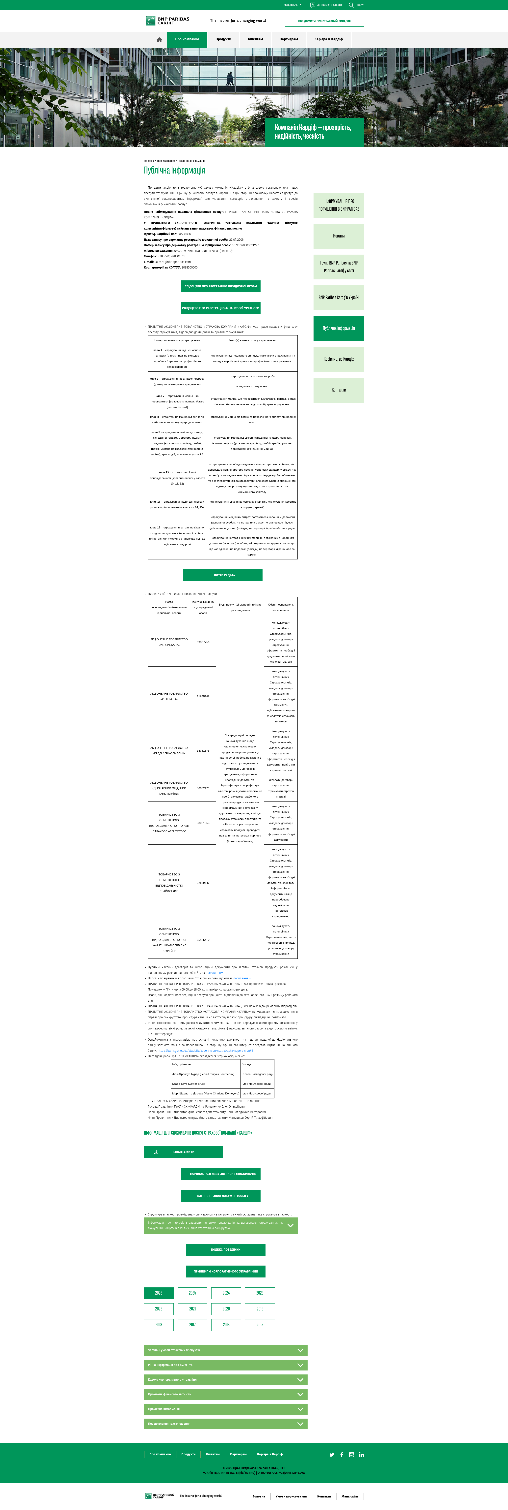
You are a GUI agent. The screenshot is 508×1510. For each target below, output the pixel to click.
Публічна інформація (339, 328)
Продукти (223, 39)
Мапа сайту (350, 1496)
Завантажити (183, 1152)
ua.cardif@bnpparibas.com (173, 262)
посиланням (214, 973)
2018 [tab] (159, 1325)
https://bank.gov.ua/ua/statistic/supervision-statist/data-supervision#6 (205, 1051)
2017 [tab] (192, 1325)
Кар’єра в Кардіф (329, 39)
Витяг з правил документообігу (223, 1196)
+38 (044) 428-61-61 (171, 256)
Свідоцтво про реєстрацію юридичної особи (221, 286)
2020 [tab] (226, 1309)
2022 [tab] (158, 1309)
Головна (149, 161)
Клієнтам (255, 39)
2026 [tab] (158, 1293)
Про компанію (187, 39)
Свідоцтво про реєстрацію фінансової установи (220, 308)
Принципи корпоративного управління (226, 1271)
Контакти (339, 390)
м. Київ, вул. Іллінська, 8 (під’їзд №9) (229, 1473)
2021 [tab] (192, 1309)
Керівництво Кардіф (339, 359)
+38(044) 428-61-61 (292, 1473)
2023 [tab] (260, 1293)
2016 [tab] (226, 1325)
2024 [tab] (226, 1293)
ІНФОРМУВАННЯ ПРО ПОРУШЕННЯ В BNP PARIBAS (338, 205)
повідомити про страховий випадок (324, 21)
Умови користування (291, 1496)
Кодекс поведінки (226, 1249)
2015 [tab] (260, 1325)
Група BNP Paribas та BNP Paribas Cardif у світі (339, 267)
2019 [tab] (260, 1309)
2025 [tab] (192, 1293)
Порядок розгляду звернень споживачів (223, 1174)
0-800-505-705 (268, 1473)
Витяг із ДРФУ (225, 575)
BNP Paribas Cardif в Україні (339, 297)
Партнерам (289, 39)
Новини (339, 236)
